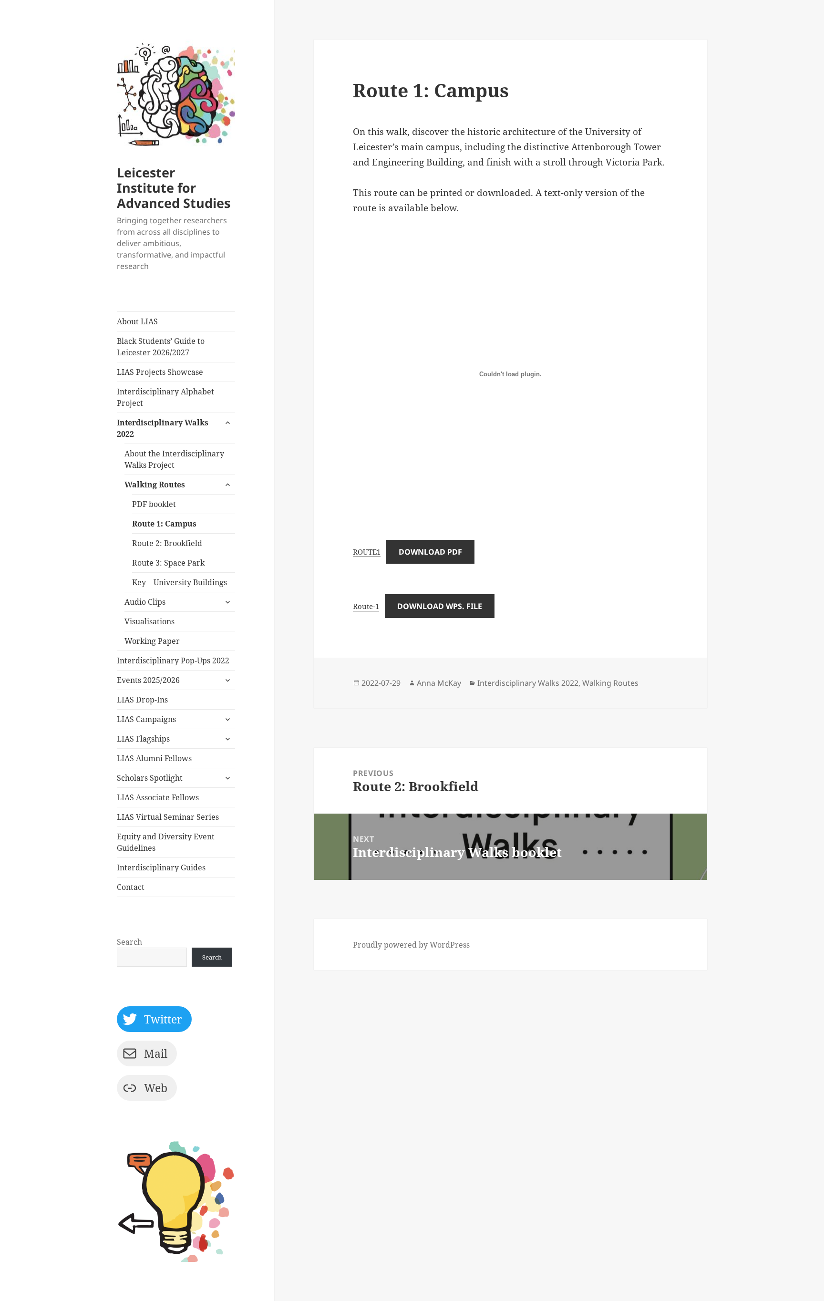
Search (129, 942)
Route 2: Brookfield (167, 543)
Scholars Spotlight (150, 778)
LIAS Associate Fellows (158, 797)
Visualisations (149, 621)
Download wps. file (439, 606)
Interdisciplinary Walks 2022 (162, 428)
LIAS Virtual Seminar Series (168, 817)
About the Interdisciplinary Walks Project (174, 459)
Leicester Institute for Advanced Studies (173, 188)
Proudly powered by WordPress (411, 945)
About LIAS (137, 321)
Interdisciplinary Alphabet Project (165, 397)
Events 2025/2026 (148, 680)
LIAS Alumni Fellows (154, 758)
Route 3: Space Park (168, 563)
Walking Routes (154, 484)
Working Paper (152, 641)
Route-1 (366, 606)
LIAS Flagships (143, 738)
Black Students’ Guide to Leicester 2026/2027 (161, 347)
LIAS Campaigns (146, 719)
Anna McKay (439, 683)
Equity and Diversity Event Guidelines (166, 842)
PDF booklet (154, 504)
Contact (130, 887)
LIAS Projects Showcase (160, 372)
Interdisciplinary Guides (161, 867)
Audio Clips (144, 602)
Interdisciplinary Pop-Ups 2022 (173, 660)
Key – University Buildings (179, 582)
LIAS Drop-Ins (142, 699)
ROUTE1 (367, 552)
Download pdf (430, 552)
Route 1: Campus (164, 523)
